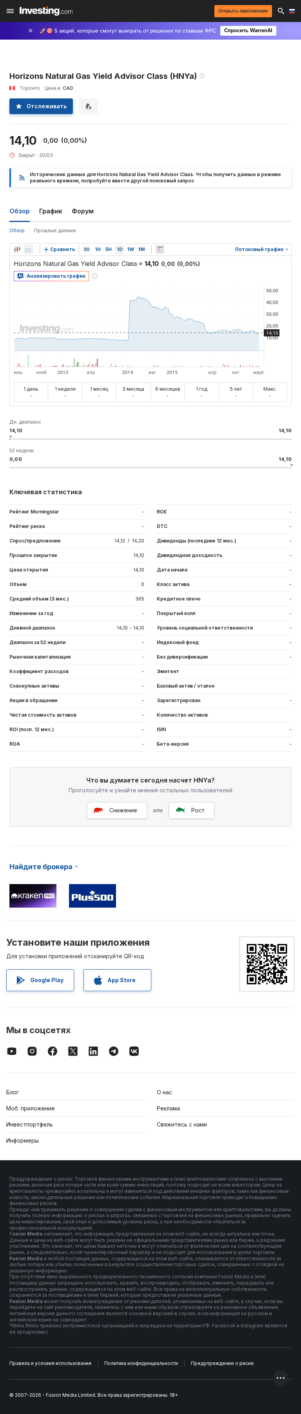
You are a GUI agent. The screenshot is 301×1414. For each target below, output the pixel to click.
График (50, 211)
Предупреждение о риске (222, 1363)
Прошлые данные (55, 230)
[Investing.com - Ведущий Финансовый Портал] (46, 11)
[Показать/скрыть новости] (160, 249)
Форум (83, 211)
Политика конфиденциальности (141, 1363)
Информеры (22, 1140)
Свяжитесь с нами (182, 1124)
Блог (12, 1092)
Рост (198, 810)
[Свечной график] (17, 249)
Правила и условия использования (50, 1363)
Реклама (168, 1108)
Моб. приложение (30, 1108)
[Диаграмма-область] (28, 249)
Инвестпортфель (29, 1124)
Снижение (123, 810)
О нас (164, 1092)
